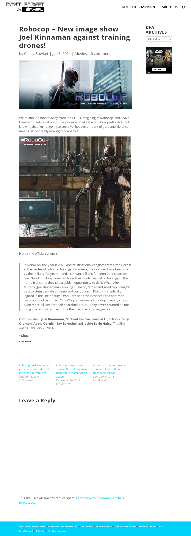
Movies (81, 53)
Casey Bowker (36, 53)
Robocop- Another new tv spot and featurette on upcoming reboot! (109, 369)
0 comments (101, 53)
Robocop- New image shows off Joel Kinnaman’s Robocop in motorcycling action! (72, 371)
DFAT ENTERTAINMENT (139, 7)
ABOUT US (170, 7)
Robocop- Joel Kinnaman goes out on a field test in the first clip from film (35, 369)
